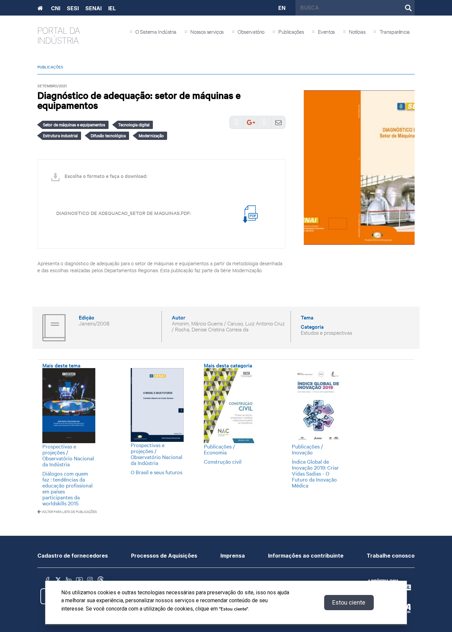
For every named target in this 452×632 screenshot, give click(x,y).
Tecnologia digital (134, 124)
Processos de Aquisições (164, 555)
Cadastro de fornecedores (72, 555)
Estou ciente (348, 602)
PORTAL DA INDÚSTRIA (58, 35)
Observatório (251, 31)
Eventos (326, 31)
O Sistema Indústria (155, 31)
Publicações (291, 31)
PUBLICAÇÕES (50, 66)
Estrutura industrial (60, 135)
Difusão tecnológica (108, 135)
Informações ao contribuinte (305, 555)
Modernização (151, 135)
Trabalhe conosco (391, 555)
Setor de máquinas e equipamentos (74, 124)
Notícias (357, 31)
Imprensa (232, 555)
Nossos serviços (207, 31)
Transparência (395, 31)
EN (282, 8)
